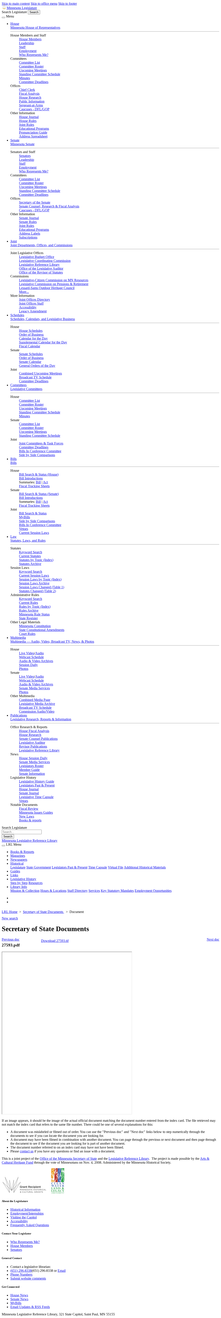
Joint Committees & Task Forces (41, 443)
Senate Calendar (30, 362)
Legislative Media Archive (37, 704)
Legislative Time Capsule (36, 797)
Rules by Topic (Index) (35, 606)
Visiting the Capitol (23, 1217)
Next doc (213, 939)
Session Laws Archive (34, 583)
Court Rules (27, 634)
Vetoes (23, 529)
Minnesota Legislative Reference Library (29, 840)
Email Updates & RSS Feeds (30, 1307)
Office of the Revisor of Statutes (41, 272)
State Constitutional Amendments (41, 630)
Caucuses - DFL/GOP (34, 109)
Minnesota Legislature (22, 8)
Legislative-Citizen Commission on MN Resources (53, 280)
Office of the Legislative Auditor (41, 268)
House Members (30, 39)
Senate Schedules (31, 354)
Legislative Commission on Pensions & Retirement (53, 284)
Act (45, 482)
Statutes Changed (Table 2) (37, 591)
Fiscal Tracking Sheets (34, 486)
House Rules (27, 121)
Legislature (17, 867)
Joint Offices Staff (31, 303)
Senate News (19, 1299)
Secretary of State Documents (43, 912)
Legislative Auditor (32, 742)
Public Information (31, 101)
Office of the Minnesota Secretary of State (68, 1158)
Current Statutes (30, 556)
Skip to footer (67, 3)
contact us (26, 1151)
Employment (27, 51)
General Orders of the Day (37, 365)
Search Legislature (14, 12)
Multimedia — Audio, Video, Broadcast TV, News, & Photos (52, 641)
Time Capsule (97, 867)
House (14, 23)
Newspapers (18, 859)
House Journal (29, 117)
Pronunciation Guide (33, 132)
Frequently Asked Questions (29, 1225)
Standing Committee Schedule (39, 74)
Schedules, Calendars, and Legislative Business (42, 319)
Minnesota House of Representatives (35, 27)
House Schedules (31, 330)
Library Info (18, 887)
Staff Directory (77, 890)
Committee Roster (31, 66)
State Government (38, 867)
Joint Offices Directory (34, 299)
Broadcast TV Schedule (35, 377)
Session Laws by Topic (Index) (40, 579)
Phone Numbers (21, 1274)
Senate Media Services (34, 688)
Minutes (24, 78)
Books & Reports (22, 852)
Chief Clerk (27, 90)
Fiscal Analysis (29, 93)
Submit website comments (28, 1278)
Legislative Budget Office (36, 257)
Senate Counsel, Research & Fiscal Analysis (49, 206)
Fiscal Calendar (29, 346)
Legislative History (23, 879)
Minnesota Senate (22, 144)
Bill (38, 482)
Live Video (26, 653)
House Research (30, 97)
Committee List (29, 62)
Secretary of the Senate (34, 202)
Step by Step (19, 883)
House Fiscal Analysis (34, 731)
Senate (14, 140)
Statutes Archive (30, 564)
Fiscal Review (28, 808)
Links (14, 875)
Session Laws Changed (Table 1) (41, 587)
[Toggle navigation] (3, 17)
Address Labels (29, 233)
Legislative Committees (26, 389)
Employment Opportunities (153, 890)
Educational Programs (34, 128)
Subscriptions (28, 237)
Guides (15, 871)
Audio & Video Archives (36, 661)
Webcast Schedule (31, 657)
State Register (28, 618)
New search (10, 918)
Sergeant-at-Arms (31, 105)
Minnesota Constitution (35, 626)
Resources (35, 883)
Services (94, 890)
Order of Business (31, 334)
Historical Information (25, 1209)
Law (13, 536)
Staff (22, 47)
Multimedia (18, 637)
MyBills (24, 517)
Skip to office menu (44, 3)
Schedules (17, 315)
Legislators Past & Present (37, 785)
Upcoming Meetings (33, 70)
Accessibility (27, 307)
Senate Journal (29, 218)
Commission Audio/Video (36, 711)
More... (24, 292)
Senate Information (32, 773)
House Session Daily (33, 758)
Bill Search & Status (33, 513)
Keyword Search (30, 552)
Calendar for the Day (33, 338)
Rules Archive (28, 610)
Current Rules (28, 602)
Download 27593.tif (55, 941)
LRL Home (9, 912)
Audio (39, 653)
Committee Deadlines (33, 82)
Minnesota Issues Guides (36, 812)
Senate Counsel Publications (38, 738)
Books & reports (30, 820)
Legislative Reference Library (39, 264)
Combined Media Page (34, 700)
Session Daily (28, 665)
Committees (18, 385)
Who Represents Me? (33, 55)
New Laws (26, 816)
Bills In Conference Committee (40, 451)
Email (62, 1270)
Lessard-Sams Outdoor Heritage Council (46, 288)
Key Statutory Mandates (117, 890)
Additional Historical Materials (145, 867)
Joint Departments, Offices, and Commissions (41, 245)
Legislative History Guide (36, 781)
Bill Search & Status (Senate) (39, 494)
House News (19, 1295)
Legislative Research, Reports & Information (40, 719)
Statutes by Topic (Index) (36, 560)
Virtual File (115, 867)
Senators (25, 156)
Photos (23, 669)
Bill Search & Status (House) (38, 474)
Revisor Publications (33, 746)
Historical (17, 863)
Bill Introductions (31, 478)
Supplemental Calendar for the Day (43, 342)
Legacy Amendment (33, 311)
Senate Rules (28, 222)
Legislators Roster (31, 766)
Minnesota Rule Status (34, 614)
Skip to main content (16, 3)
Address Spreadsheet (33, 136)
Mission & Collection (24, 890)
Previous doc (10, 939)
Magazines (17, 856)
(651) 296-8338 (21, 1270)
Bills (13, 459)
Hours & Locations (53, 890)
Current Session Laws (34, 533)
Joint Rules (26, 125)
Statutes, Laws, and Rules (28, 540)
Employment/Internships (27, 1213)
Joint (13, 241)
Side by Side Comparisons (37, 455)
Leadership (26, 43)
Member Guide (29, 770)
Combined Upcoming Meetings (40, 373)
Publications (18, 715)
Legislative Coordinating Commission (45, 261)
